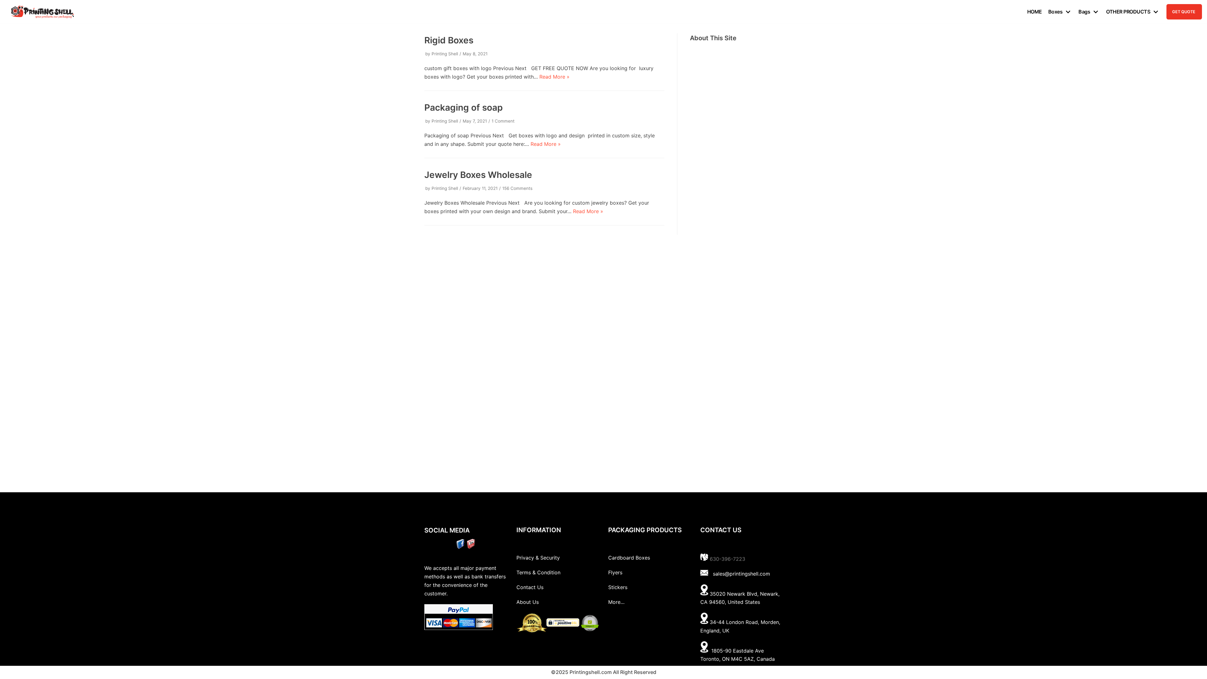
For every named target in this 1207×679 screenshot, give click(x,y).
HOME (1034, 11)
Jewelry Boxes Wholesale (478, 174)
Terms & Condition (538, 572)
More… (616, 602)
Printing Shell (445, 53)
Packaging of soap (463, 107)
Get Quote (1183, 11)
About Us (527, 602)
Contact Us (529, 587)
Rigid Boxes (448, 40)
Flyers (615, 572)
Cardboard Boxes (629, 558)
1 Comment (503, 121)
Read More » (554, 77)
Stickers (617, 587)
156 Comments (517, 188)
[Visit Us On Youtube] (471, 547)
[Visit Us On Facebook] (460, 547)
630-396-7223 (727, 559)
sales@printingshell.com (741, 574)
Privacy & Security (538, 558)
